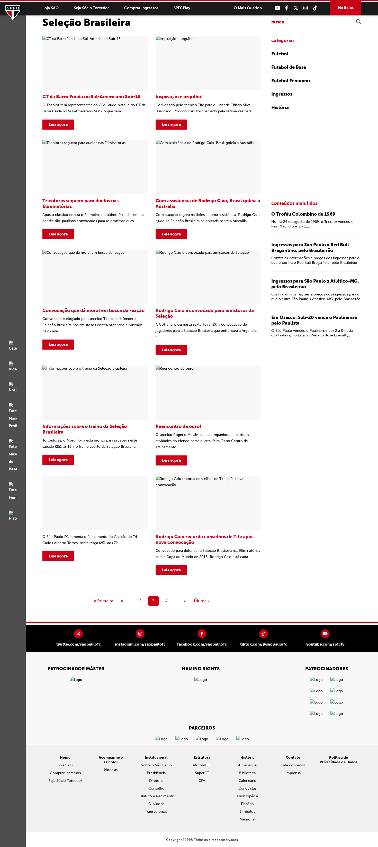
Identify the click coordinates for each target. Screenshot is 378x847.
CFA (202, 780)
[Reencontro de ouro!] (208, 415)
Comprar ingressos (141, 8)
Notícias (346, 7)
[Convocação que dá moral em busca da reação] (95, 302)
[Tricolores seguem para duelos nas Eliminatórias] (95, 189)
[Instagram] (305, 8)
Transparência (156, 811)
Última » (202, 600)
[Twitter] (295, 8)
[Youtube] (277, 8)
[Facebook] (286, 8)
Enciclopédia (247, 796)
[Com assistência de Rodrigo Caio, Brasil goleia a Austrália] (208, 189)
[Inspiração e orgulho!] (208, 83)
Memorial (247, 819)
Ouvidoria (156, 804)
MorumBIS (202, 765)
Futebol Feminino (290, 80)
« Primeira (103, 600)
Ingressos (281, 94)
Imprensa (293, 773)
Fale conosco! (293, 765)
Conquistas (247, 788)
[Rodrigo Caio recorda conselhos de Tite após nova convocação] (208, 525)
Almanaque (247, 765)
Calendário (247, 780)
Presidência (156, 773)
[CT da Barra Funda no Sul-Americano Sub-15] (95, 83)
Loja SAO (50, 8)
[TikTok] (315, 8)
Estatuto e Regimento (156, 796)
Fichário (247, 804)
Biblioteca (247, 773)
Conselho (156, 788)
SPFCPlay (182, 8)
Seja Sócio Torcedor (91, 8)
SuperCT (202, 773)
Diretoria (156, 780)
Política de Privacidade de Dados (338, 759)
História (280, 107)
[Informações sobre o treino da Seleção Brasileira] (95, 415)
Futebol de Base (288, 67)
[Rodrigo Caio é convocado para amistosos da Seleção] (208, 302)
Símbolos (247, 811)
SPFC (13, 13)
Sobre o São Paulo (156, 765)
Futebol (279, 54)
